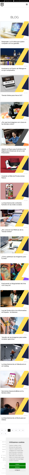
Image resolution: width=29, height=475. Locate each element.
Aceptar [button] (17, 464)
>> (5, 433)
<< (1, 430)
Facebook (4, 446)
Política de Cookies (5, 468)
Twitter (3, 451)
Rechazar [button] (17, 467)
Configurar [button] (17, 470)
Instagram (4, 449)
